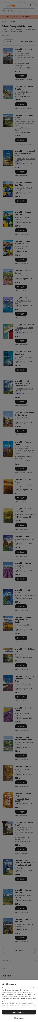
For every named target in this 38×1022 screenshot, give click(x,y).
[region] (19, 1001)
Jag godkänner (19, 1012)
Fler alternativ (19, 1018)
